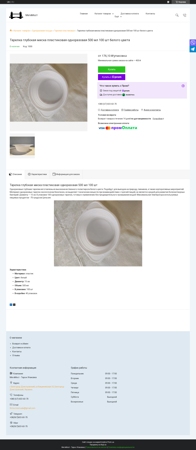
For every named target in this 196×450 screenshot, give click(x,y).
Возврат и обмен (20, 344)
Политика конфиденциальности (121, 447)
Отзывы (16, 355)
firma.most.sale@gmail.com (22, 408)
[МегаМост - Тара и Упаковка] (16, 15)
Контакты (150, 13)
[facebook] (11, 305)
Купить (112, 69)
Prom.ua (110, 442)
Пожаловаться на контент (96, 447)
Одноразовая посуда (42, 31)
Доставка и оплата (130, 13)
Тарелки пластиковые (64, 31)
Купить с (106, 77)
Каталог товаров (103, 13)
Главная (84, 13)
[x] (14, 305)
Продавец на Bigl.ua (98, 445)
